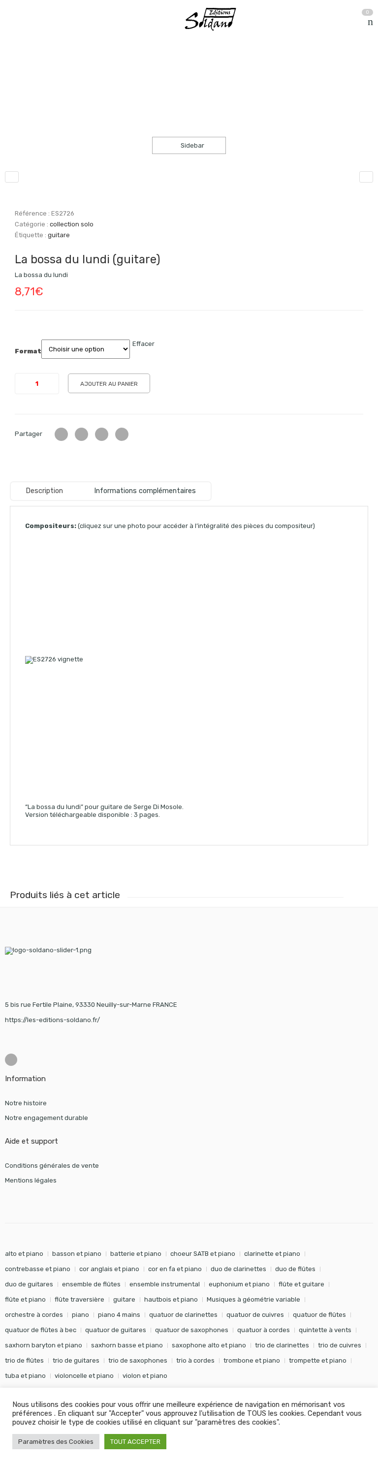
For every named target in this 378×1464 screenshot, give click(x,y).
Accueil (16, 68)
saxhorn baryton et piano (43, 1345)
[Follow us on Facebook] (11, 1060)
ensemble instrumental (164, 1284)
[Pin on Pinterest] (121, 434)
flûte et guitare (301, 1284)
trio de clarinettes (282, 1345)
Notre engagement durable (46, 1117)
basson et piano (76, 1253)
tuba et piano (25, 1375)
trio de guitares (76, 1360)
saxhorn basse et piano (127, 1345)
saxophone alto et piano (209, 1345)
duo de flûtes (295, 1269)
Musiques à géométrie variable (253, 1299)
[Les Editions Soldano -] (215, 19)
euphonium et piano (239, 1284)
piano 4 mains (119, 1314)
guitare (59, 235)
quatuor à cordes (263, 1330)
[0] (370, 21)
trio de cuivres (339, 1345)
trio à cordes (195, 1360)
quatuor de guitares (115, 1330)
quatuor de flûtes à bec (40, 1330)
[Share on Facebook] (81, 434)
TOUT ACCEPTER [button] (135, 1441)
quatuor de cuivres (255, 1314)
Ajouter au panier (109, 383)
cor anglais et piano (109, 1269)
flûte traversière (79, 1299)
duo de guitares (29, 1284)
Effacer (143, 343)
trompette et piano (317, 1360)
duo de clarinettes (238, 1269)
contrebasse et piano (37, 1269)
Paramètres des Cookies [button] (56, 1441)
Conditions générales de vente (52, 1165)
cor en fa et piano (175, 1269)
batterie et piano (135, 1253)
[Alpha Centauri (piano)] (366, 177)
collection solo (108, 68)
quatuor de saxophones (191, 1330)
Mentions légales (31, 1180)
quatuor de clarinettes (183, 1314)
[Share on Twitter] (61, 434)
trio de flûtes (24, 1360)
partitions (56, 68)
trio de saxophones (137, 1360)
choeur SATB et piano (202, 1253)
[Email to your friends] (101, 434)
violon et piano (145, 1375)
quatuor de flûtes (319, 1314)
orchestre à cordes (34, 1314)
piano (80, 1314)
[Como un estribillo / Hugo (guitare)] (12, 177)
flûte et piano (25, 1299)
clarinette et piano (272, 1253)
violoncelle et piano (84, 1375)
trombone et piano (251, 1360)
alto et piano (24, 1253)
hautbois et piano (171, 1299)
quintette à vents (325, 1330)
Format (28, 351)
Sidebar (191, 145)
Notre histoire (26, 1103)
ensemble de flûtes (91, 1284)
